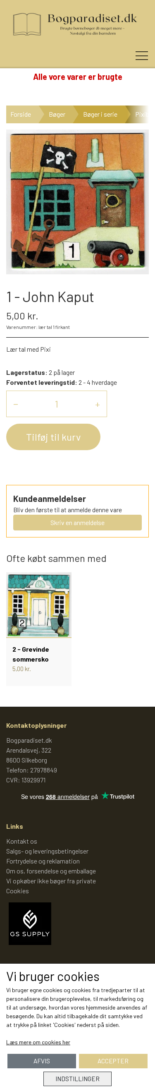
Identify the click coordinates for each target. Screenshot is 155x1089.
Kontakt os (21, 841)
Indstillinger (77, 1078)
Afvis (41, 1061)
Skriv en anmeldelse (77, 522)
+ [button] (97, 404)
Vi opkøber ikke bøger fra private (51, 881)
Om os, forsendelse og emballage (51, 871)
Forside (20, 114)
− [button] (15, 404)
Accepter (113, 1061)
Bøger (57, 114)
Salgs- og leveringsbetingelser (47, 851)
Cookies (17, 891)
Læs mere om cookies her (38, 1042)
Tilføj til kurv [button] (53, 437)
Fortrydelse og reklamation (43, 861)
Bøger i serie (100, 114)
